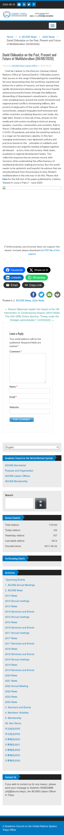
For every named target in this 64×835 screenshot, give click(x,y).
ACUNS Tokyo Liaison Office (24, 65)
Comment (16, 351)
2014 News (11, 595)
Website (14, 407)
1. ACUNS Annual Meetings (20, 585)
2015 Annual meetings (17, 601)
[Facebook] (34, 4)
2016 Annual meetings (17, 617)
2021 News (11, 680)
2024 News (11, 702)
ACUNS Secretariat (15, 465)
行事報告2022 (12, 749)
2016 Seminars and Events (19, 627)
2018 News (11, 648)
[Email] (19, 4)
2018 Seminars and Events (19, 654)
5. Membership (13, 718)
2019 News (11, 664)
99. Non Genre (13, 723)
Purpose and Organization (19, 470)
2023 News (11, 696)
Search (9, 495)
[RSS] (24, 4)
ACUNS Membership (16, 481)
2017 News (11, 638)
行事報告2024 (12, 760)
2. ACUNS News (28, 36)
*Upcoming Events (15, 579)
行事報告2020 (12, 739)
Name (13, 386)
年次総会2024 (12, 734)
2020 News (48, 36)
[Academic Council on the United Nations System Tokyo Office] (31, 14)
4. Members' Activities (17, 712)
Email (13, 396)
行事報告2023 (12, 755)
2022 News (11, 691)
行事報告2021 (12, 744)
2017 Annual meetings (17, 632)
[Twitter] (29, 4)
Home (10, 36)
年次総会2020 (12, 728)
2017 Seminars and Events (19, 643)
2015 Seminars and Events (19, 611)
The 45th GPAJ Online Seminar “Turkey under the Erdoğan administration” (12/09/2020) (32, 318)
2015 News (11, 606)
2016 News (11, 622)
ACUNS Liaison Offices (17, 476)
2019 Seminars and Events (19, 670)
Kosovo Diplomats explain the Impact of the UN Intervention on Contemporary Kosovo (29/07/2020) (32, 310)
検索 (40, 503)
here (5, 179)
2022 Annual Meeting (16, 686)
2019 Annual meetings (17, 659)
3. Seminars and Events (18, 707)
